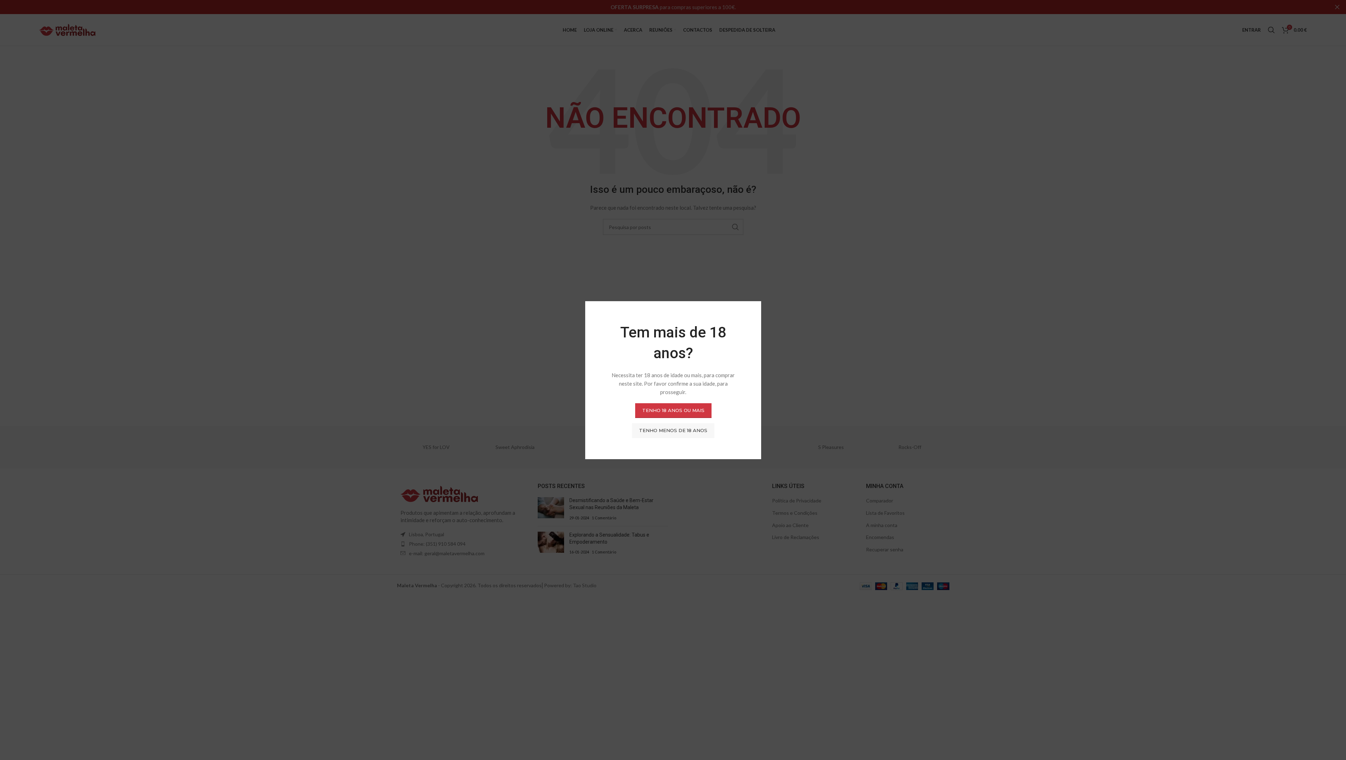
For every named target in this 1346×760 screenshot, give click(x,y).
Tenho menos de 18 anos (673, 430)
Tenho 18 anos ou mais (673, 410)
